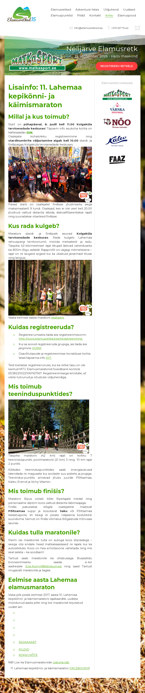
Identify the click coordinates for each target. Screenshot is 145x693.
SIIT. (49, 358)
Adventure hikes (87, 9)
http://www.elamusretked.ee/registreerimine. (51, 338)
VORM (36, 348)
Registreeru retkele (116, 66)
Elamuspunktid (61, 15)
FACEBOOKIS (79, 668)
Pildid (81, 15)
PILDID (24, 649)
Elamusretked (61, 9)
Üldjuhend (111, 9)
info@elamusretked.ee (88, 27)
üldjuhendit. (61, 662)
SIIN (29, 132)
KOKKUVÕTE (28, 655)
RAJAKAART (27, 642)
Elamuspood (127, 15)
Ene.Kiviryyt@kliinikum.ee (43, 566)
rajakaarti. (57, 317)
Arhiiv (109, 15)
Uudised (129, 9)
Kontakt (95, 15)
